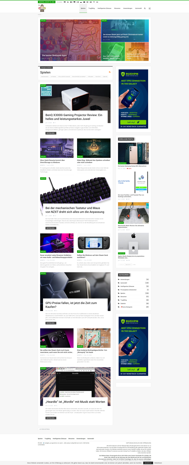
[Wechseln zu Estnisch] (65, 2)
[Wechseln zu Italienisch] (78, 2)
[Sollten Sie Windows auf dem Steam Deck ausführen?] (93, 243)
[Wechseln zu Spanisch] (87, 2)
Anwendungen (127, 8)
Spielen (83, 8)
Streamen (117, 8)
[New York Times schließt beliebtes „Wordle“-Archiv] (113, 51)
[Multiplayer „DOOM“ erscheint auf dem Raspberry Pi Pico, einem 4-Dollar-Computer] (137, 51)
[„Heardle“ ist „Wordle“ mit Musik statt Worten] (75, 386)
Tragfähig (91, 8)
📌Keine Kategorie (126, 307)
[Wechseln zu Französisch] (71, 2)
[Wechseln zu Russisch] (97, 2)
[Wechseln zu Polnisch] (81, 2)
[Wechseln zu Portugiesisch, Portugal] (84, 2)
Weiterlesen (158, 463)
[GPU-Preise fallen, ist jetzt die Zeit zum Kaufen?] (75, 291)
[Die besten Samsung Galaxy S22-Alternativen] (133, 153)
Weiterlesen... (51, 133)
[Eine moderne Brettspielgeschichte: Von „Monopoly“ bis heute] (93, 338)
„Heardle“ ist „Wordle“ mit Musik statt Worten (75, 401)
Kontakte (59, 2)
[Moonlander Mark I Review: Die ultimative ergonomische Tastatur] (133, 213)
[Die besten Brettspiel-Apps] (70, 40)
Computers (122, 253)
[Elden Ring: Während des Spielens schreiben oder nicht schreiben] (93, 148)
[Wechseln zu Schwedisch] (91, 2)
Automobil (138, 8)
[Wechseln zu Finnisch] (68, 2)
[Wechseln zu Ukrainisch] (94, 2)
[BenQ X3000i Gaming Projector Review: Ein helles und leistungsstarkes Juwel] (75, 103)
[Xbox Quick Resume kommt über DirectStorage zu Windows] (57, 148)
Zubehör (105, 76)
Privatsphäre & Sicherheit (79, 76)
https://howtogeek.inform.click (134, 446)
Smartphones (122, 163)
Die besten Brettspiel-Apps (54, 55)
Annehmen (148, 463)
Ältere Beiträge (45, 429)
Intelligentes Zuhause (104, 8)
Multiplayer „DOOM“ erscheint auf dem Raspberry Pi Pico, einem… (137, 56)
